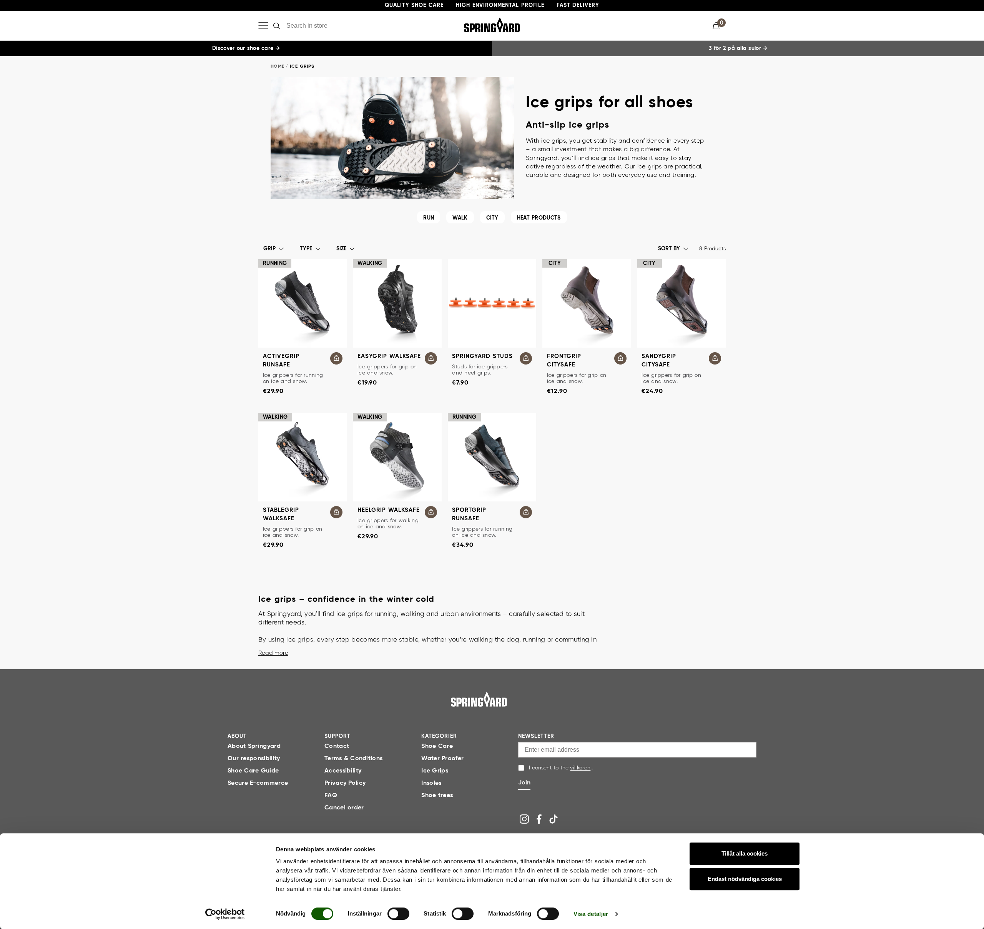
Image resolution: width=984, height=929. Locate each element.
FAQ (330, 795)
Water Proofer (442, 759)
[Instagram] (524, 819)
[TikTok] (553, 819)
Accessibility (342, 771)
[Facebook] (539, 819)
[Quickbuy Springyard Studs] (526, 358)
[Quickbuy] (336, 358)
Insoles (431, 783)
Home (277, 66)
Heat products (539, 218)
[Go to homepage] (479, 699)
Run (428, 218)
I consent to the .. (561, 768)
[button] (719, 25)
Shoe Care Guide (253, 771)
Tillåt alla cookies (744, 853)
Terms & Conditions (353, 759)
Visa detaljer (590, 914)
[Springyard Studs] (492, 303)
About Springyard (254, 746)
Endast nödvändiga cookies (745, 879)
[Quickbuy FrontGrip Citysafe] (620, 358)
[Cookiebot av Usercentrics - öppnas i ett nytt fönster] (225, 914)
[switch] (398, 913)
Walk (459, 218)
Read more (273, 653)
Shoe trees (437, 795)
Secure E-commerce (258, 783)
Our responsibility (254, 759)
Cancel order (344, 808)
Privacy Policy (345, 783)
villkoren (580, 768)
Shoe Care (437, 746)
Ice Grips (434, 771)
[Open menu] (263, 26)
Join (524, 783)
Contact (336, 746)
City (492, 218)
